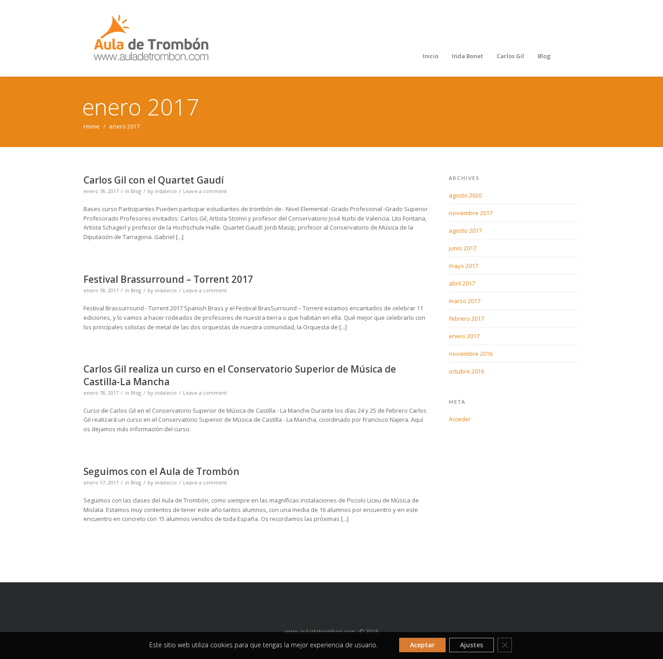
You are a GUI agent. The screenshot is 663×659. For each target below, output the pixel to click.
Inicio (430, 56)
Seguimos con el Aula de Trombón (161, 471)
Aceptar (422, 645)
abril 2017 (462, 283)
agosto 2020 (465, 195)
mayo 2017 (463, 266)
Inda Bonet (467, 56)
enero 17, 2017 (101, 482)
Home (91, 126)
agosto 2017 (465, 230)
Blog (544, 56)
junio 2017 (462, 248)
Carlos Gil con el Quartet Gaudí (153, 180)
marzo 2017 (464, 301)
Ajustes (471, 645)
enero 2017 (464, 336)
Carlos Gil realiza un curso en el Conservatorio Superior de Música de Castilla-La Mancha (239, 375)
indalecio (166, 191)
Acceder (460, 419)
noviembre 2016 (471, 354)
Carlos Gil (510, 56)
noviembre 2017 (471, 213)
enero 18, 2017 (101, 191)
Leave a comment (205, 191)
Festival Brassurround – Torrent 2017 (168, 279)
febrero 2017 (466, 318)
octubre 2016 (466, 371)
